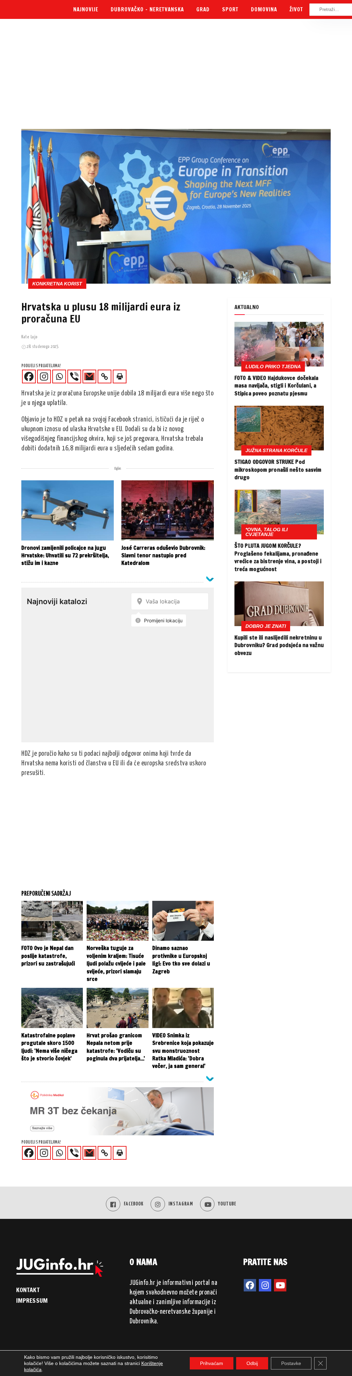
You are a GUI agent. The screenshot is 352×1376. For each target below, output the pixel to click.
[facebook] (250, 1285)
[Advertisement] (176, 77)
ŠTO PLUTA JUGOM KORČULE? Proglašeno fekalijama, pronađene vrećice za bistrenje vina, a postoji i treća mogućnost (277, 557)
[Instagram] (44, 376)
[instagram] (265, 1285)
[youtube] (280, 1285)
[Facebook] (29, 376)
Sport (230, 9)
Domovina (264, 9)
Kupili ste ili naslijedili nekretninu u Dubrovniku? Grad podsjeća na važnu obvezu (279, 645)
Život (296, 9)
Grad (203, 9)
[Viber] (74, 376)
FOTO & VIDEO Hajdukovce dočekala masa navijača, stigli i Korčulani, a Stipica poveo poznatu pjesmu (276, 385)
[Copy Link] (104, 376)
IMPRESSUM (32, 1300)
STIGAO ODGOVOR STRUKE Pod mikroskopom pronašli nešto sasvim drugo (278, 469)
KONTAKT (28, 1289)
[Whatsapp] (59, 376)
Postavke (291, 1363)
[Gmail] (89, 376)
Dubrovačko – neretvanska (147, 9)
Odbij (252, 1363)
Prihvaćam (211, 1363)
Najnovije (85, 9)
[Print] (119, 376)
